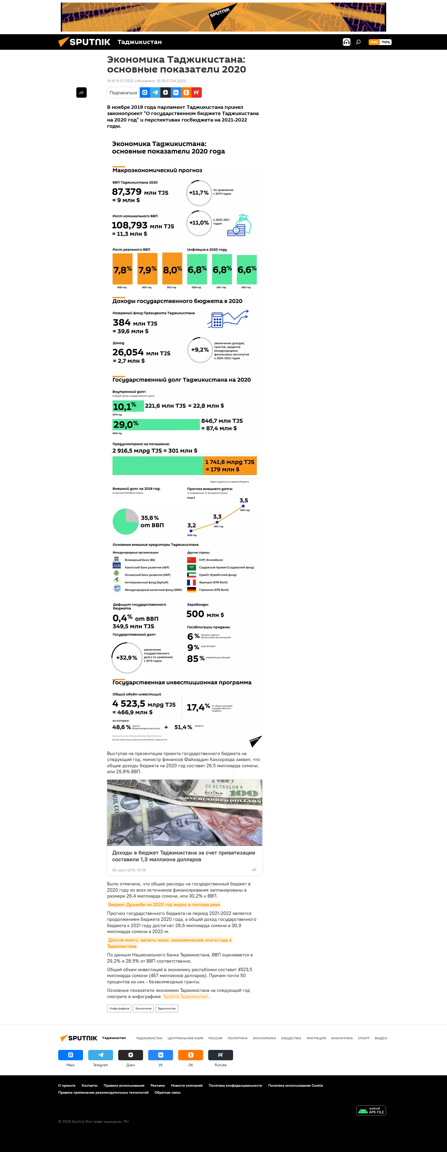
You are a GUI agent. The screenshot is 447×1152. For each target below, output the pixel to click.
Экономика (143, 1008)
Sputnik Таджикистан (185, 996)
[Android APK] (371, 1111)
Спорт (364, 1038)
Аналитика (342, 1038)
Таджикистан (167, 1008)
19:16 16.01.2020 (120, 81)
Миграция (316, 1038)
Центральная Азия (185, 1038)
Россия (215, 1038)
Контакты (90, 1085)
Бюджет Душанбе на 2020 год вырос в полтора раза (164, 904)
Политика (238, 1038)
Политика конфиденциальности (235, 1085)
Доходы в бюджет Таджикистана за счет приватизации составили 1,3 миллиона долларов (183, 856)
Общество (291, 1038)
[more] (254, 869)
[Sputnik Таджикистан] (86, 48)
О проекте (67, 1085)
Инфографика (119, 1008)
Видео (381, 1038)
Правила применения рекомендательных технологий (103, 1092)
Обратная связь (168, 1092)
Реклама (158, 1085)
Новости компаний (187, 1085)
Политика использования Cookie (295, 1085)
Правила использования (124, 1085)
